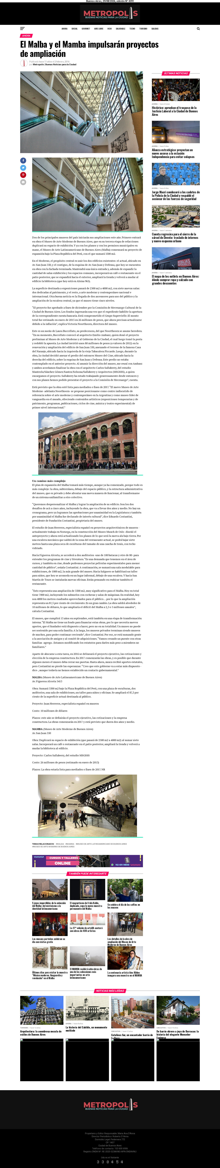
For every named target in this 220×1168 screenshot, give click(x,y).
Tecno (132, 28)
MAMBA (70, 844)
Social (75, 28)
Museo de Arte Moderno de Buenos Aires (53, 847)
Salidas (154, 28)
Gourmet (86, 28)
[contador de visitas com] (110, 1163)
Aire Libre (98, 28)
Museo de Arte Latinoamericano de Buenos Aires (102, 844)
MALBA (60, 844)
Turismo (143, 28)
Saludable (120, 28)
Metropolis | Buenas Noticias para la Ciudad (54, 64)
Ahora (64, 28)
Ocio (109, 28)
